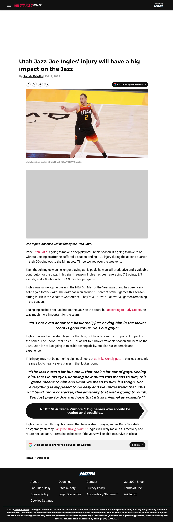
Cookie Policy (39, 494)
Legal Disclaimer (70, 494)
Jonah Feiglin (33, 76)
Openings (65, 481)
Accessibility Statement (102, 494)
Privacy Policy (95, 488)
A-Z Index (130, 494)
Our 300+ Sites (134, 481)
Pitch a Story (67, 488)
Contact (91, 481)
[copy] (46, 84)
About (34, 481)
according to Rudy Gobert (124, 310)
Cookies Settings (41, 500)
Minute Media (21, 509)
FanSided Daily (40, 488)
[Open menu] (9, 5)
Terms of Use (133, 488)
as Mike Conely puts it (109, 358)
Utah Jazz (40, 252)
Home (29, 457)
